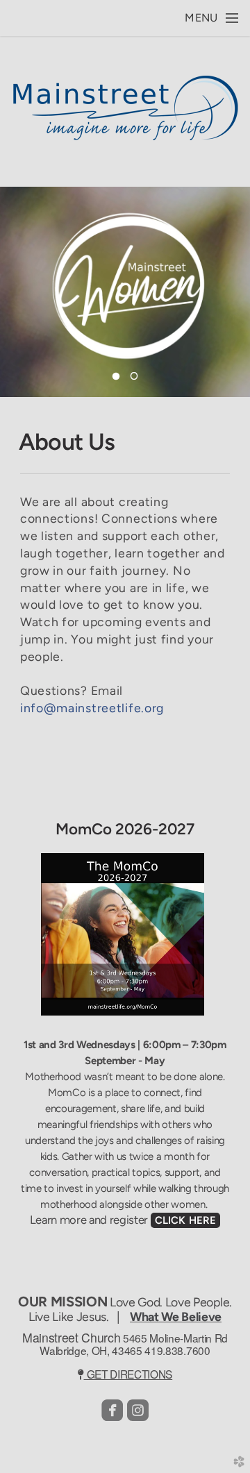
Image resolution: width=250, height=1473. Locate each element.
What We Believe (176, 1316)
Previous (16, 291)
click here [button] (186, 1220)
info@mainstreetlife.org (92, 707)
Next (234, 291)
